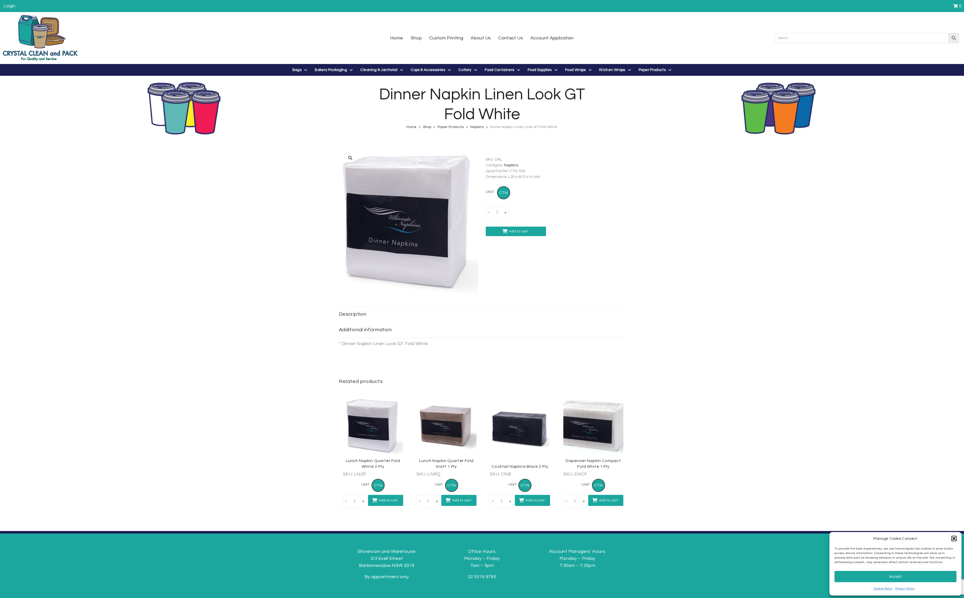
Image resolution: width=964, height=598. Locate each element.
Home (411, 127)
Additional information (365, 329)
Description (352, 314)
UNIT (490, 192)
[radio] (503, 192)
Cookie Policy (883, 588)
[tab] (482, 314)
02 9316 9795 (482, 576)
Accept (895, 576)
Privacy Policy (905, 588)
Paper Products (451, 127)
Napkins (477, 127)
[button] (953, 538)
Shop (427, 127)
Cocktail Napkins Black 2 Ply (520, 466)
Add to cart (518, 231)
